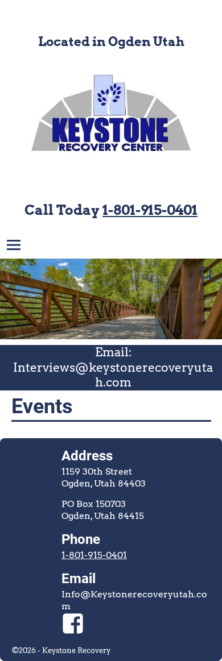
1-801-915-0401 (150, 210)
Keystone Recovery (76, 650)
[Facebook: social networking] (72, 617)
